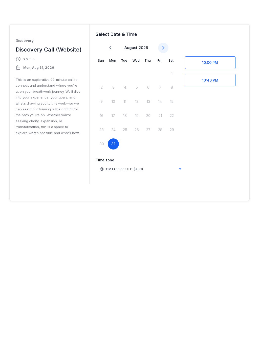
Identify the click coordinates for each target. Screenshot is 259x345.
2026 (143, 47)
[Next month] (163, 48)
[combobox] (140, 169)
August (130, 47)
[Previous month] (110, 48)
